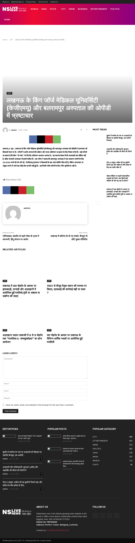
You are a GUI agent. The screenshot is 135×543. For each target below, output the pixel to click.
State (53, 9)
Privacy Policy (31, 2)
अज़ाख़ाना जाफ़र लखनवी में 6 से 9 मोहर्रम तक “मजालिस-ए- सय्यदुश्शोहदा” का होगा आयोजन (23, 339)
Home (5, 40)
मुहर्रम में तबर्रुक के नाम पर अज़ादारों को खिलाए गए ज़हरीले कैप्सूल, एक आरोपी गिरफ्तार (119, 138)
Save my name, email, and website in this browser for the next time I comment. (40, 405)
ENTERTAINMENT (99, 9)
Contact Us (54, 2)
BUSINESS (82, 9)
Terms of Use (43, 2)
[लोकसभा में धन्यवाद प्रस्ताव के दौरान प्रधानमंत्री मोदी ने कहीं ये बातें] (54, 452)
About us (6, 2)
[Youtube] (116, 515)
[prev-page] (94, 203)
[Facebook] (33, 139)
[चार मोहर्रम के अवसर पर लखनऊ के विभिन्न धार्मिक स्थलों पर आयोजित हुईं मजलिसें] (67, 317)
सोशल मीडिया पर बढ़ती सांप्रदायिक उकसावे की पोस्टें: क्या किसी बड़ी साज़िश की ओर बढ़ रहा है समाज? (118, 178)
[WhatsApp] (57, 139)
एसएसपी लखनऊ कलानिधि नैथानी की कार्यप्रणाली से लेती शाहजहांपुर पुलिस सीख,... (73, 463)
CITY (63, 9)
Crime (72, 9)
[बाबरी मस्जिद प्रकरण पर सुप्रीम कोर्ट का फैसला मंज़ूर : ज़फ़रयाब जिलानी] (54, 439)
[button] (129, 9)
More (7, 19)
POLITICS (114, 9)
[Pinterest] (49, 139)
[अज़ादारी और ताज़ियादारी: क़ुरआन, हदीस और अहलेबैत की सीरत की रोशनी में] (99, 151)
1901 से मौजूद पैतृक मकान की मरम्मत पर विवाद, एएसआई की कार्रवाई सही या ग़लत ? (67, 289)
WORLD (34, 9)
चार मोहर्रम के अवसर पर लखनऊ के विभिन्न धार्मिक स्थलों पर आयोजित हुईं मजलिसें (64, 339)
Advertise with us (17, 2)
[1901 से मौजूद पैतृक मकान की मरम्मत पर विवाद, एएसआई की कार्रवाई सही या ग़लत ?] (67, 268)
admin (14, 130)
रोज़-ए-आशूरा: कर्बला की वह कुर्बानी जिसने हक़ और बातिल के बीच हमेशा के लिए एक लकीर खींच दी (119, 164)
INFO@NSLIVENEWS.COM (58, 530)
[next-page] (98, 203)
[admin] (6, 130)
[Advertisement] (67, 32)
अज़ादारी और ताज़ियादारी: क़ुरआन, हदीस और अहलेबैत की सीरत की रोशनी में (119, 151)
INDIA (44, 9)
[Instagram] (102, 515)
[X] (41, 139)
